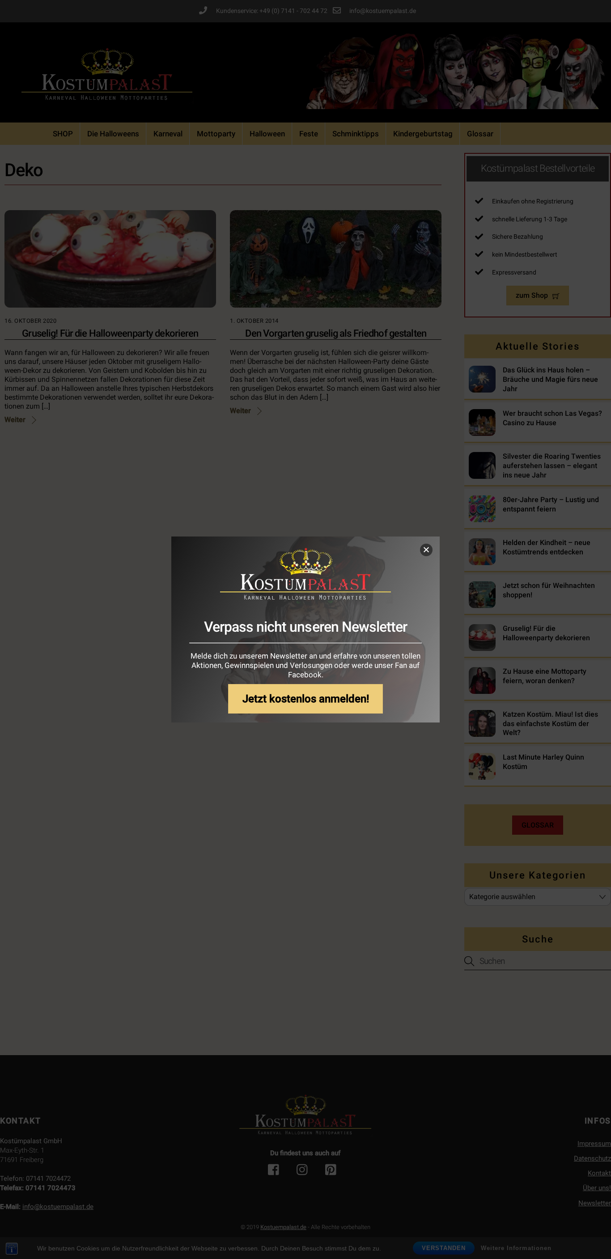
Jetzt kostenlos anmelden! (305, 698)
